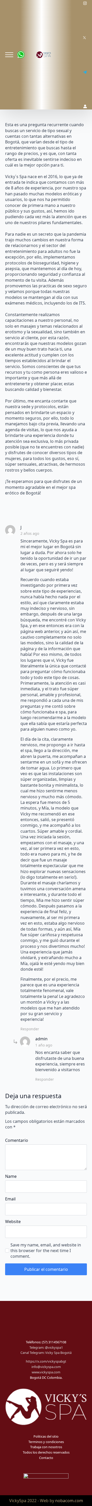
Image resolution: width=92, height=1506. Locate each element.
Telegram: (37, 1347)
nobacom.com (69, 1500)
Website (13, 1221)
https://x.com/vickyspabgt (46, 1361)
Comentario (16, 1140)
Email (10, 1199)
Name (11, 1176)
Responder (29, 1028)
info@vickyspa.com (46, 1366)
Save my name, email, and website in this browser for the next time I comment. (45, 1250)
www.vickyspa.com (46, 1372)
